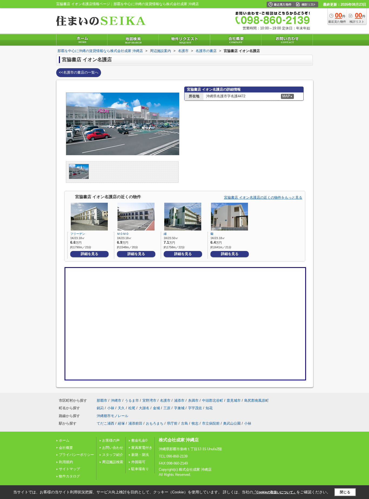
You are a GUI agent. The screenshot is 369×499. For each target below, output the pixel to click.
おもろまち (154, 423)
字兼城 (179, 408)
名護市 (165, 400)
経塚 (121, 423)
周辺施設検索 (112, 462)
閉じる (345, 492)
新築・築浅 (140, 455)
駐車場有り (140, 469)
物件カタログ (69, 476)
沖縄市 (116, 400)
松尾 (131, 408)
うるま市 (132, 400)
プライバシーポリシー (76, 455)
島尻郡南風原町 (256, 400)
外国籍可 (138, 462)
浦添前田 (135, 423)
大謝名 (144, 408)
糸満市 (193, 400)
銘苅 (100, 408)
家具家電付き (141, 448)
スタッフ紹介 (112, 455)
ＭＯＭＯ (123, 233)
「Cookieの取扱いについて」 (274, 492)
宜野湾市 (149, 400)
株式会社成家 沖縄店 (179, 440)
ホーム (64, 440)
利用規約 (66, 462)
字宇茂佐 (195, 408)
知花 (209, 408)
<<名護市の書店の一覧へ (78, 72)
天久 (121, 408)
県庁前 (172, 423)
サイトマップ (69, 469)
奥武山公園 (232, 423)
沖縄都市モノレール (112, 416)
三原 (166, 408)
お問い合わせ (112, 448)
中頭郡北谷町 (212, 400)
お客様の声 (111, 440)
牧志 (195, 423)
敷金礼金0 (139, 440)
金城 (156, 408)
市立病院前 (211, 423)
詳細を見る (89, 254)
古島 (184, 423)
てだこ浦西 (105, 423)
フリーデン (77, 233)
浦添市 (179, 400)
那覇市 (102, 400)
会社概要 (66, 448)
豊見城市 (234, 400)
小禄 (110, 408)
